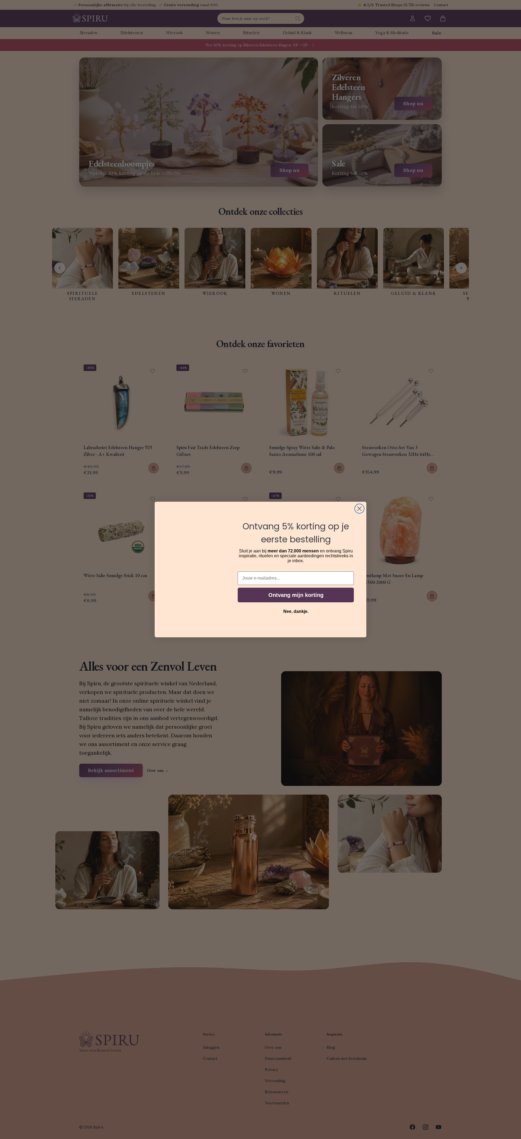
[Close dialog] (359, 508)
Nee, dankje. (296, 611)
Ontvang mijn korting (295, 595)
